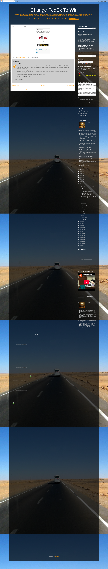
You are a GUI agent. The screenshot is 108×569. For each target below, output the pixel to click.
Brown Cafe (82, 117)
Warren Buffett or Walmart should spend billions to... (88, 187)
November (83, 201)
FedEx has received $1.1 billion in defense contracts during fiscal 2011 (87, 131)
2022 (81, 177)
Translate (89, 63)
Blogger (56, 556)
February (83, 217)
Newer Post (15, 86)
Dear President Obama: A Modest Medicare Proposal (87, 159)
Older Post (70, 86)
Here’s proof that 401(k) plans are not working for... (88, 197)
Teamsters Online (83, 113)
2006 (81, 245)
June (82, 209)
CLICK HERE (81, 51)
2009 (81, 239)
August (83, 207)
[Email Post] (28, 57)
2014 (81, 229)
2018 (81, 221)
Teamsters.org (82, 115)
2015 (81, 227)
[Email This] (31, 57)
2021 (81, 179)
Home (43, 86)
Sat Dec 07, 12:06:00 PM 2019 (24, 76)
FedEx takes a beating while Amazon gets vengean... (87, 190)
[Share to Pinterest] (37, 57)
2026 (81, 171)
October (83, 203)
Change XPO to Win (84, 111)
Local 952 (81, 107)
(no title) (88, 122)
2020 (81, 181)
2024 (81, 173)
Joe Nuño (19, 63)
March (82, 215)
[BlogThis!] (33, 57)
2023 (81, 175)
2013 (81, 231)
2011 (81, 235)
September (83, 205)
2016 (81, 225)
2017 (81, 223)
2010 (81, 237)
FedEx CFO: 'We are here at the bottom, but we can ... (88, 194)
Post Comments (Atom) (24, 89)
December (83, 185)
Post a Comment (19, 79)
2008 (81, 241)
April (82, 213)
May (82, 211)
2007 (81, 243)
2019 (81, 183)
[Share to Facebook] (36, 57)
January (83, 219)
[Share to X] (34, 57)
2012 (81, 233)
